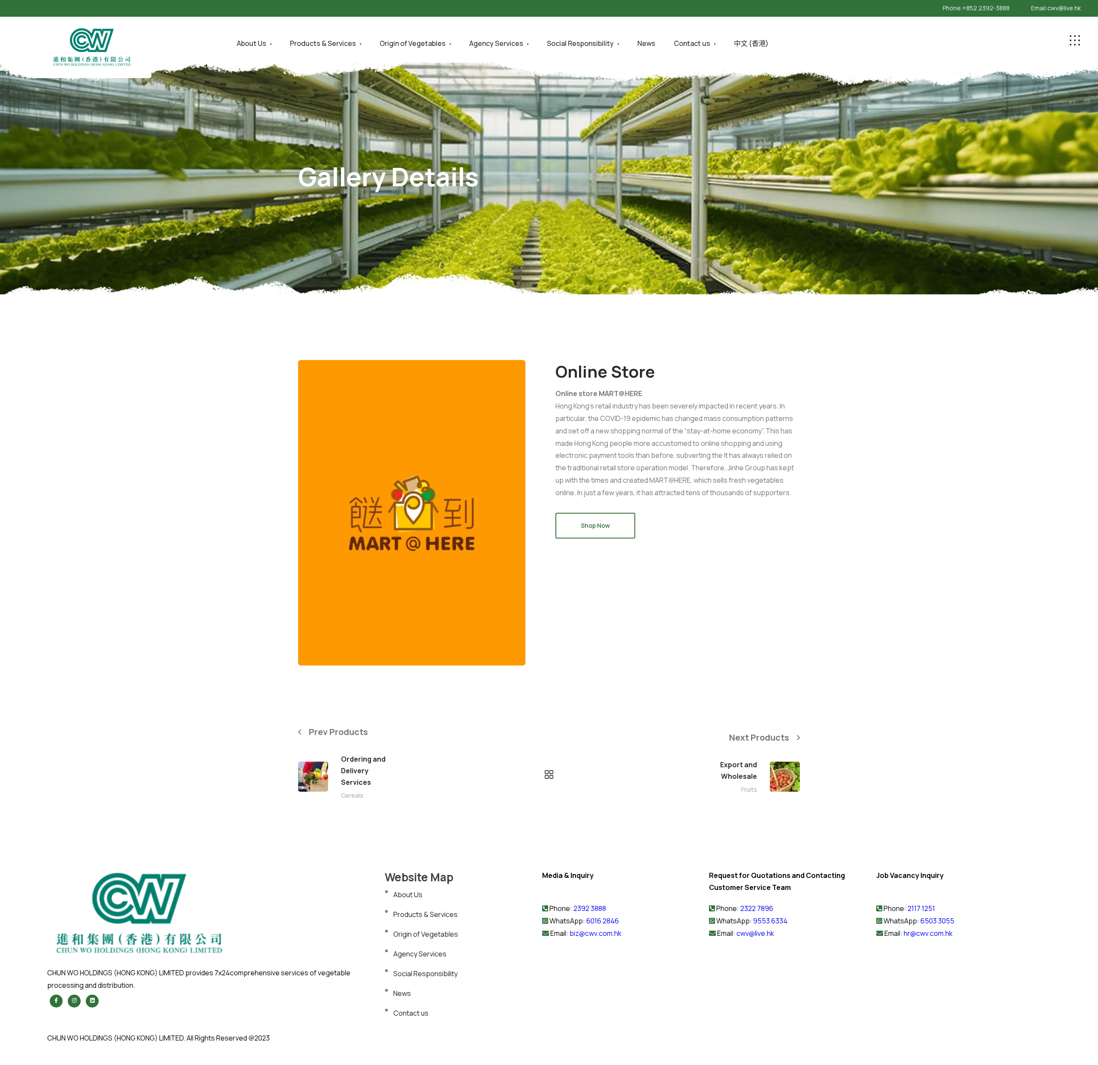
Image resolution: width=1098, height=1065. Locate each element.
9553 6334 (770, 921)
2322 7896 (756, 908)
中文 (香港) (751, 43)
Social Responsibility (580, 43)
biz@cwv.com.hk (595, 933)
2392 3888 (589, 908)
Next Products (759, 737)
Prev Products (338, 731)
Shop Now (595, 525)
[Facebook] (56, 1001)
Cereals (352, 795)
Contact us (692, 43)
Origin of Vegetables (413, 43)
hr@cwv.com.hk (928, 933)
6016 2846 (602, 921)
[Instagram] (74, 1001)
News (646, 43)
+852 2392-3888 (986, 8)
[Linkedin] (92, 1001)
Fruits (749, 789)
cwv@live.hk (1064, 8)
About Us (251, 43)
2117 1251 (921, 908)
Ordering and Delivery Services (363, 770)
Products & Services (323, 43)
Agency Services (496, 43)
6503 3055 (937, 921)
